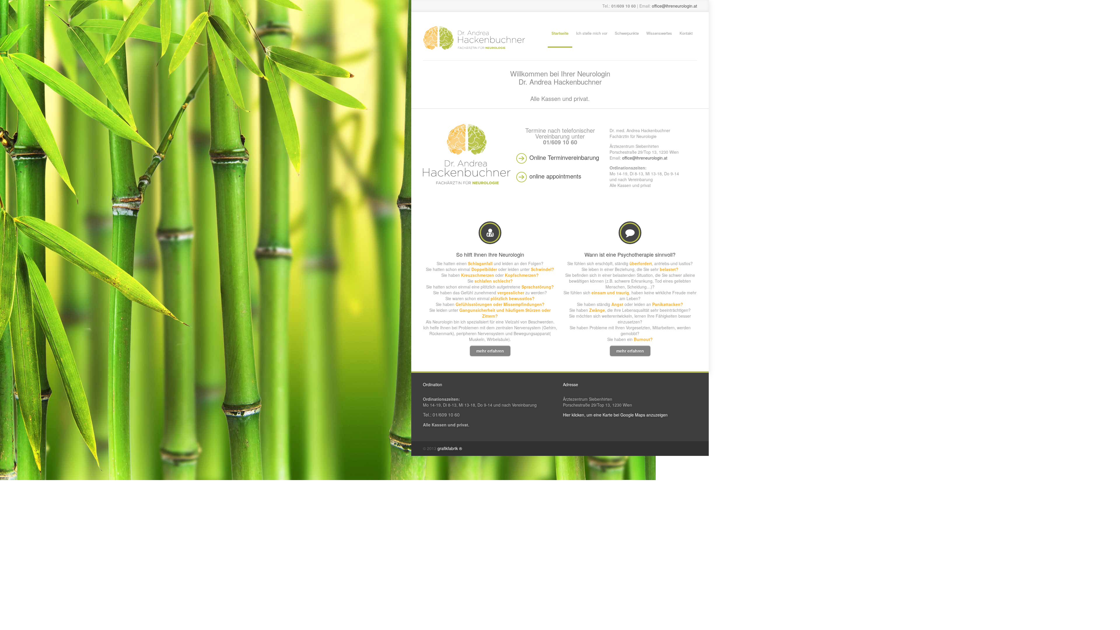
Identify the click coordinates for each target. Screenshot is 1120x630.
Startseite (560, 33)
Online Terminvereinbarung (564, 157)
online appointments (555, 176)
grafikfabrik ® (450, 448)
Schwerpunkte (627, 33)
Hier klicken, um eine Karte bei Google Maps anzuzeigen (615, 415)
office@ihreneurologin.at (674, 6)
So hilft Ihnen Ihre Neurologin (490, 254)
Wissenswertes (659, 33)
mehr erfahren (490, 351)
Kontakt (686, 33)
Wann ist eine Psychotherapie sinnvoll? (630, 254)
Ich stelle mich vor (591, 33)
